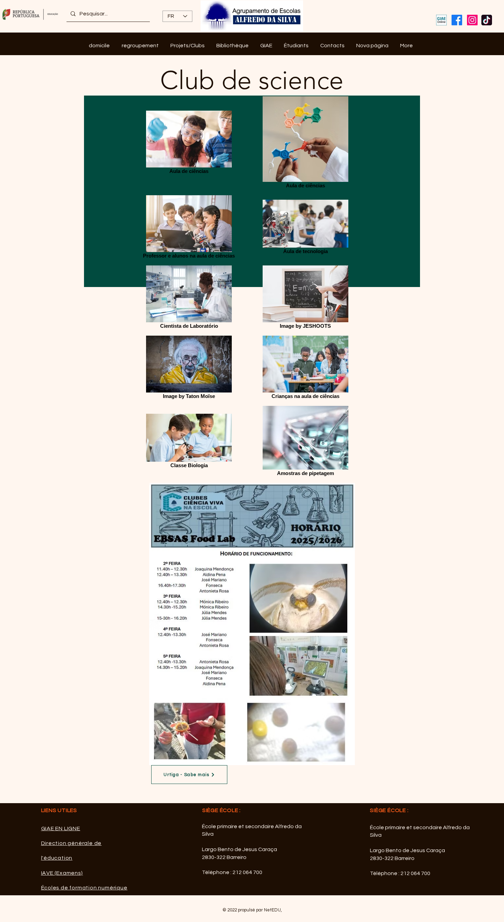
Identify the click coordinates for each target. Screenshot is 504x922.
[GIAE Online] (441, 20)
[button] (140, 45)
